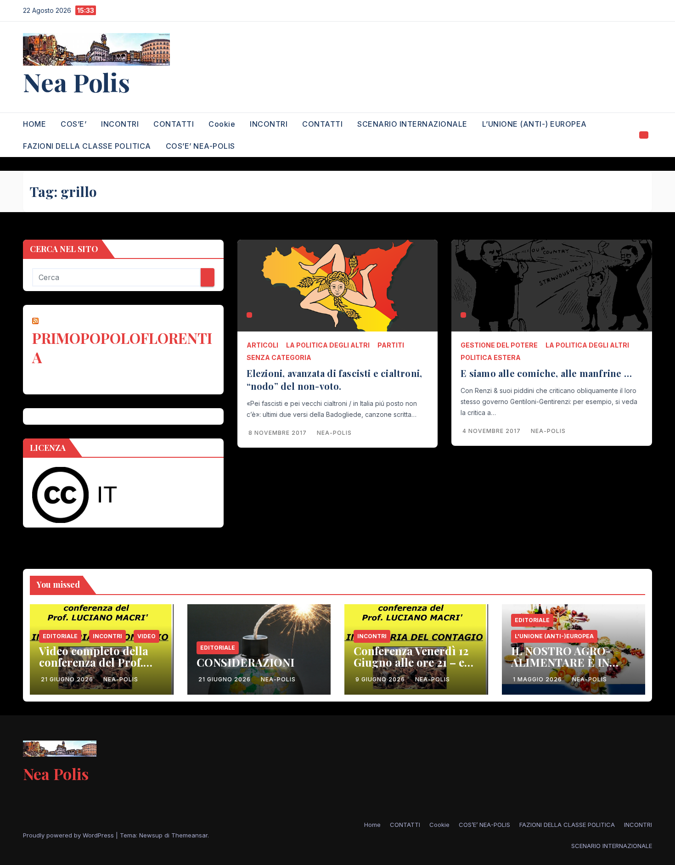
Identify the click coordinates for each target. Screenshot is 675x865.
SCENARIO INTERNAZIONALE (412, 124)
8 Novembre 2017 (278, 432)
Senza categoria (279, 357)
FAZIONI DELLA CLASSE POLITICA (87, 146)
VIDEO (146, 636)
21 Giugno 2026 (68, 679)
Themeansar (189, 835)
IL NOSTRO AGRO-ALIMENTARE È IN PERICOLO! (561, 662)
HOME (34, 124)
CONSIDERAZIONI (245, 662)
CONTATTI (173, 124)
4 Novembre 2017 (492, 430)
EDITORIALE (60, 636)
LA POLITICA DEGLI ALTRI (328, 345)
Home (372, 824)
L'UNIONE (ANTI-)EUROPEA (554, 636)
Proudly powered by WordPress (69, 835)
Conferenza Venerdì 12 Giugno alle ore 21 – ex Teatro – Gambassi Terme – (412, 667)
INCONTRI (120, 124)
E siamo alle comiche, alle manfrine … (547, 373)
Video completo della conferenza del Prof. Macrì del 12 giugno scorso (93, 667)
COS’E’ (73, 124)
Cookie (221, 124)
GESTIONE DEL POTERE (499, 345)
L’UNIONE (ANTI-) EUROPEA (534, 124)
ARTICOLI (262, 345)
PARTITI (390, 345)
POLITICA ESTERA (491, 357)
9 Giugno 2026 (381, 679)
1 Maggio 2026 (538, 679)
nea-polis (334, 432)
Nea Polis (76, 82)
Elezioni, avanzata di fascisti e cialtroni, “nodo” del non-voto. (334, 379)
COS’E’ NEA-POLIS (200, 146)
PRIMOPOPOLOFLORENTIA (122, 347)
